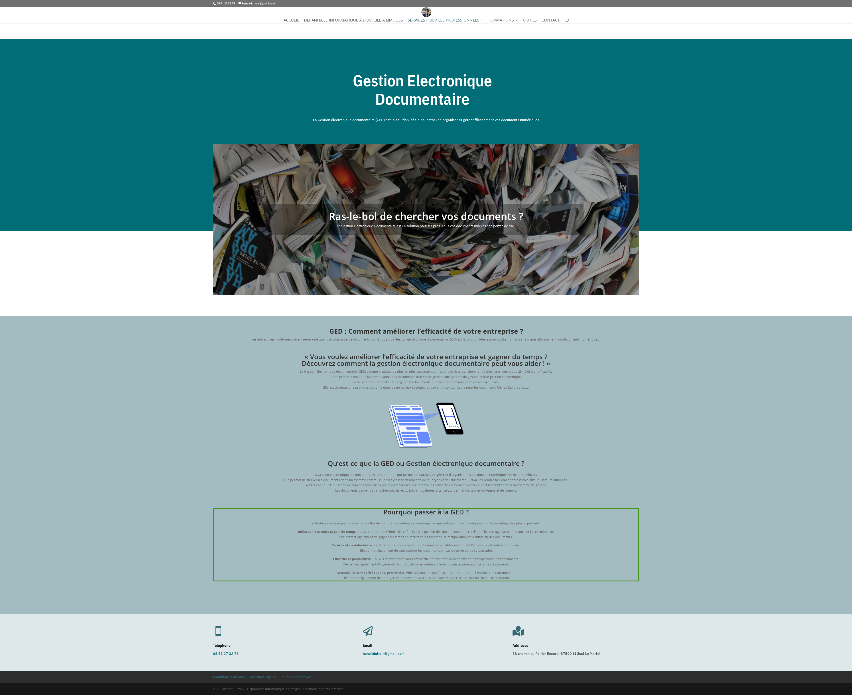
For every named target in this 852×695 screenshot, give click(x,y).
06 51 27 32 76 (226, 653)
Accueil (291, 20)
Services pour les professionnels (443, 20)
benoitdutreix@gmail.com (383, 653)
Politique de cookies (296, 677)
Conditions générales (229, 677)
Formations (501, 20)
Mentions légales (263, 677)
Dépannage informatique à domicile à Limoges (353, 20)
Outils (530, 20)
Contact (551, 20)
